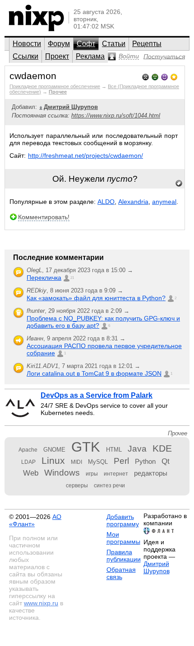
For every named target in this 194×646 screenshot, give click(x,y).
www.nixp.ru (41, 603)
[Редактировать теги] (179, 183)
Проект (57, 56)
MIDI (76, 462)
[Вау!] (174, 76)
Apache (27, 450)
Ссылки (25, 56)
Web (30, 472)
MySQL (98, 461)
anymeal (164, 201)
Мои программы (123, 538)
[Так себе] (155, 76)
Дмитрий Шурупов (156, 567)
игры (92, 473)
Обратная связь (121, 573)
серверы (77, 485)
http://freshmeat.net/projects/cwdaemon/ (85, 155)
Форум (59, 43)
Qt (166, 461)
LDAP (28, 462)
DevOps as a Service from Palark (96, 395)
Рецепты (147, 43)
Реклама (90, 56)
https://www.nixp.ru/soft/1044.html (115, 115)
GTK (85, 447)
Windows (62, 472)
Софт (86, 43)
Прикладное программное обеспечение (54, 86)
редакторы (150, 473)
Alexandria (133, 201)
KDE (162, 448)
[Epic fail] (145, 76)
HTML (114, 449)
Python (145, 461)
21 (72, 278)
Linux (53, 460)
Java (137, 448)
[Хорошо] (164, 76)
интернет (116, 473)
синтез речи (109, 485)
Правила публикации (123, 555)
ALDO (106, 201)
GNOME (54, 449)
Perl (121, 461)
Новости (27, 43)
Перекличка (44, 277)
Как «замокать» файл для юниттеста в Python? (96, 298)
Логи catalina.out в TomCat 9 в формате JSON (94, 373)
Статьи (113, 43)
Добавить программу (122, 520)
